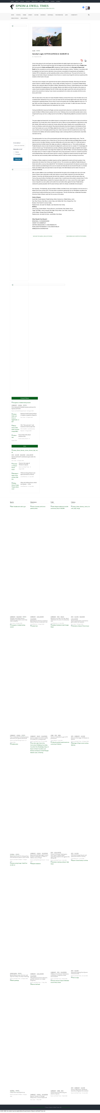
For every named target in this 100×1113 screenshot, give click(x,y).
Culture (17, 454)
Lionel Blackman (24, 476)
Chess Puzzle (15, 18)
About (17, 1)
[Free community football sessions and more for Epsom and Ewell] (21, 402)
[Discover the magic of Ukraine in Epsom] (15, 466)
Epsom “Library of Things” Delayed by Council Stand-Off (38, 1097)
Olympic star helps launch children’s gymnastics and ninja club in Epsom (18, 620)
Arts (66, 15)
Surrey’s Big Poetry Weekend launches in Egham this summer (79, 1090)
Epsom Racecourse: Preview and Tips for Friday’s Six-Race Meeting (19, 975)
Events (41, 1)
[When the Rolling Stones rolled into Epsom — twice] (15, 486)
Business (43, 15)
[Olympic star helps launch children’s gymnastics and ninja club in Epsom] (19, 560)
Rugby (33, 50)
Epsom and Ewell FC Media (16, 859)
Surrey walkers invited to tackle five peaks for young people (39, 738)
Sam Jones (22, 417)
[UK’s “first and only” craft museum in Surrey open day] (15, 428)
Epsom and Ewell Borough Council (19, 411)
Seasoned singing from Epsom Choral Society (79, 973)
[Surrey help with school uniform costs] (14, 436)
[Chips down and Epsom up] (19, 1034)
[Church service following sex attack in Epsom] (60, 1034)
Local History (29, 454)
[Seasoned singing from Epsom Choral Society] (80, 914)
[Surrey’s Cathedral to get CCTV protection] (60, 679)
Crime (24, 15)
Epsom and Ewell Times (24, 467)
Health (38, 736)
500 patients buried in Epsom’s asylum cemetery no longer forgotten (38, 979)
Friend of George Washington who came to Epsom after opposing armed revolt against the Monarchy (60, 856)
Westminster (59, 15)
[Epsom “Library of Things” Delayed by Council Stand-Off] (39, 1038)
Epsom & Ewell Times (32, 6)
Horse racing (13, 973)
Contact (28, 1)
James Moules (54, 740)
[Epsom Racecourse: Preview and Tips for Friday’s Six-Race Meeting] (19, 917)
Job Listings (24, 18)
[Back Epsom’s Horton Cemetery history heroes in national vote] (39, 560)
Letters (58, 1)
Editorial (50, 15)
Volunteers (33, 619)
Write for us (35, 1)
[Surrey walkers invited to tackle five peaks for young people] (39, 680)
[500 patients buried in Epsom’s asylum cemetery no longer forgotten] (39, 917)
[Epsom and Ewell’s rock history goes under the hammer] (25, 451)
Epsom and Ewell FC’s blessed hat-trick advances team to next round (19, 856)
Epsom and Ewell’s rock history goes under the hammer (79, 621)
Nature (36, 15)
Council (18, 15)
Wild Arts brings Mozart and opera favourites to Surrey (79, 855)
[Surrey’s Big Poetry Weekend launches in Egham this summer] (80, 1031)
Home (12, 1)
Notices (52, 1)
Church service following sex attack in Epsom (59, 1093)
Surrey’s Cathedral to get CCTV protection (59, 737)
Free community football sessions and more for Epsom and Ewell (19, 737)
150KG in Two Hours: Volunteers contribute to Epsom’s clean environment (60, 975)
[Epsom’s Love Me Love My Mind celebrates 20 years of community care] (60, 560)
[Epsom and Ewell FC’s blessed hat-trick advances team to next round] (19, 798)
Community (74, 15)
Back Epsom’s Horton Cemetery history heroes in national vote (39, 621)
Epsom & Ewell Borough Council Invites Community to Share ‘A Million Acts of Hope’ (39, 856)
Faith (58, 616)
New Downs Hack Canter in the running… (76, 236)
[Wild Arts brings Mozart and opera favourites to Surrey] (15, 476)
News (12, 15)
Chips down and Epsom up (17, 1092)
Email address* (17, 143)
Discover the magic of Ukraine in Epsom (80, 738)
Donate (22, 1)
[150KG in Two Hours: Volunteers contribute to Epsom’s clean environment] (60, 916)
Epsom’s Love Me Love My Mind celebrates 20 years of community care (60, 620)
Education (22, 454)
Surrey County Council (23, 438)
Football (12, 854)
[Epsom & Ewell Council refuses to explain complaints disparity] (15, 417)
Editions (47, 1)
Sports (30, 15)
